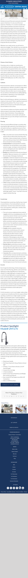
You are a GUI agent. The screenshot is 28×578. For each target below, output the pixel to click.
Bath (14, 464)
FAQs (15, 458)
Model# (9, 328)
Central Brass (18, 434)
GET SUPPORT (14, 422)
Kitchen (14, 467)
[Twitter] (11, 488)
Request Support (15, 451)
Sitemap (25, 491)
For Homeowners (14, 478)
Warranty (15, 453)
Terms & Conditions (19, 491)
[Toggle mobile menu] (26, 8)
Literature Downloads (14, 481)
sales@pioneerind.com (15, 443)
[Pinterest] (17, 488)
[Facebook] (8, 488)
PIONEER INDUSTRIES (14, 1)
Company (14, 469)
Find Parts (15, 456)
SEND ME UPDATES (14, 427)
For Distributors (14, 476)
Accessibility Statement (11, 491)
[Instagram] (14, 488)
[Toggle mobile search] (24, 8)
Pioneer (13, 434)
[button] (2, 409)
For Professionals (14, 474)
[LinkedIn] (23, 488)
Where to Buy (14, 449)
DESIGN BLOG (14, 417)
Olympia (10, 434)
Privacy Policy (3, 491)
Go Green (14, 471)
